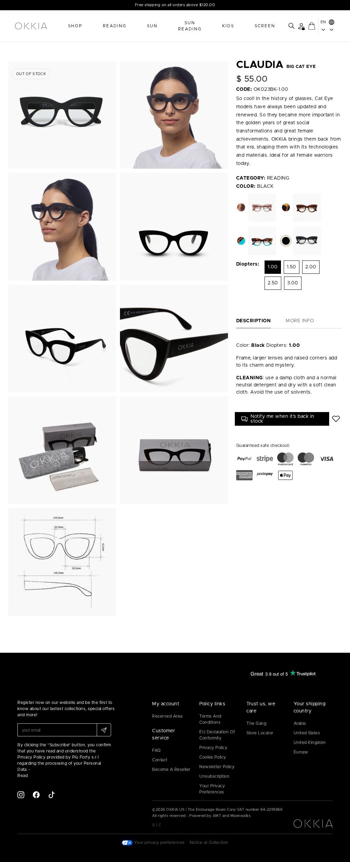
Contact (159, 760)
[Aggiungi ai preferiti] (336, 418)
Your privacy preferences (212, 789)
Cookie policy (212, 757)
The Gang (256, 723)
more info (300, 321)
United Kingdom (310, 742)
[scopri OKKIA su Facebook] (36, 794)
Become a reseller (171, 769)
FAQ (156, 750)
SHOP (75, 26)
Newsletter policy (217, 767)
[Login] (301, 26)
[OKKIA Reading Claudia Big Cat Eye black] (62, 114)
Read (22, 776)
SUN (152, 26)
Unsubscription (214, 776)
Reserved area (167, 716)
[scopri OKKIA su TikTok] (51, 794)
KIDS (228, 26)
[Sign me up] (104, 729)
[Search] (291, 26)
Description (253, 321)
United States (307, 733)
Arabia (300, 723)
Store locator (259, 733)
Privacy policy (213, 748)
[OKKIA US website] (38, 26)
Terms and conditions (210, 719)
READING (114, 26)
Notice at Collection (209, 842)
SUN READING (190, 26)
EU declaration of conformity (217, 735)
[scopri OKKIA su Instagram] (20, 794)
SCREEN (265, 26)
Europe (301, 752)
